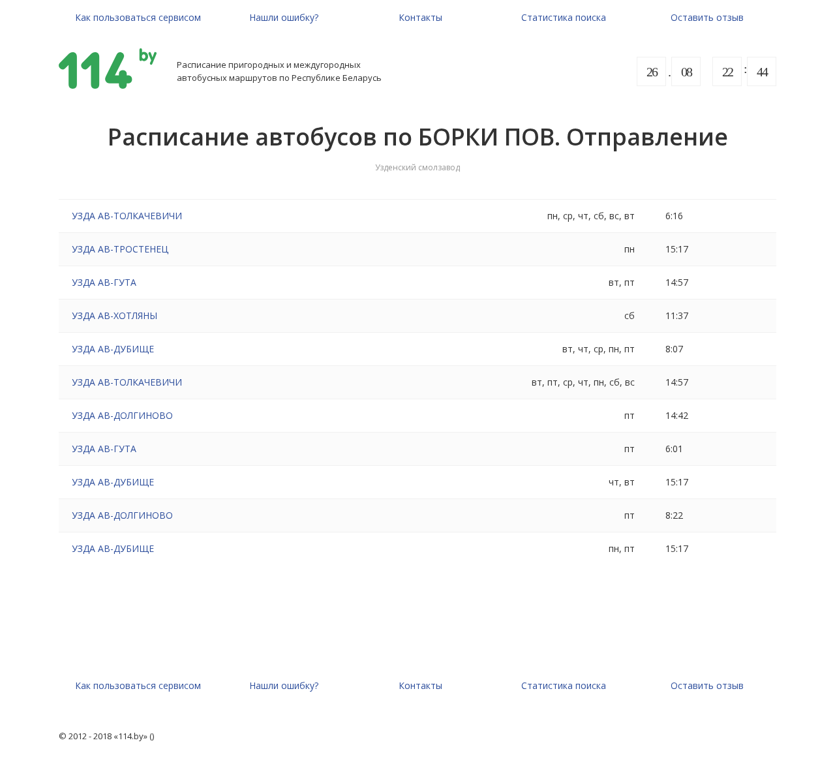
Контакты (420, 17)
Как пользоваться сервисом (138, 17)
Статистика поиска (563, 17)
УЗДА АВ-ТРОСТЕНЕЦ (120, 249)
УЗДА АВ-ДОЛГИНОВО (122, 415)
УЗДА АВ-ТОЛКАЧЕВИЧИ (127, 215)
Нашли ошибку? (283, 17)
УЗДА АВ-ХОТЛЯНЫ (114, 315)
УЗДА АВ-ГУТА (104, 282)
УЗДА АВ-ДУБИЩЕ (113, 349)
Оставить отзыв (707, 17)
